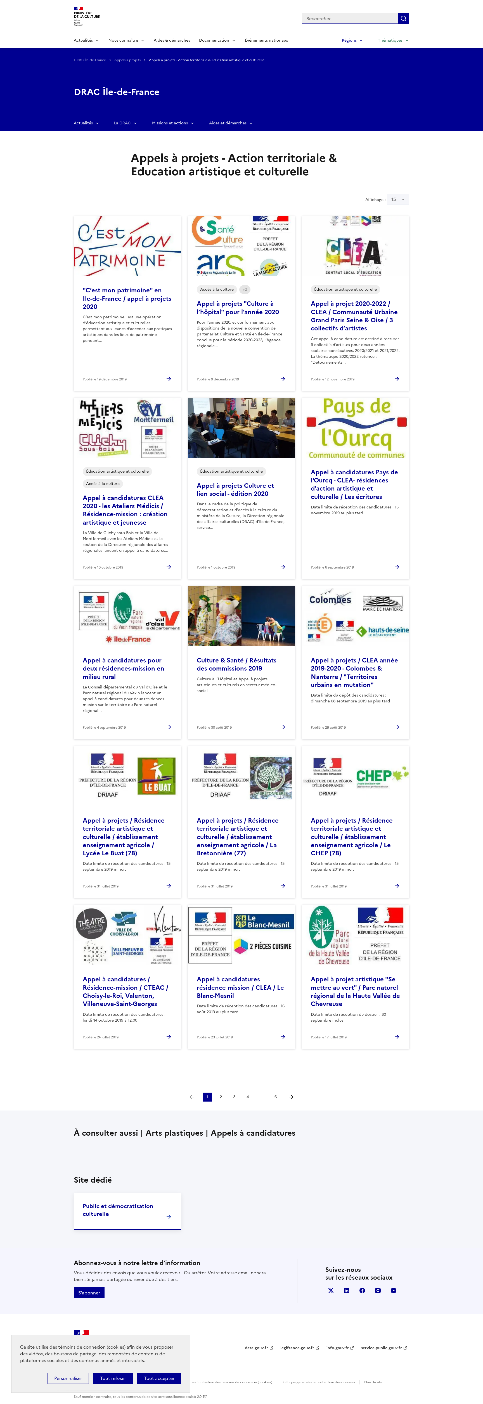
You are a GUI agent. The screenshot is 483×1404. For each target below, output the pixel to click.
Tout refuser (113, 1378)
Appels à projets (127, 60)
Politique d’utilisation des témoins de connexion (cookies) (226, 1382)
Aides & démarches (172, 40)
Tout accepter (159, 1378)
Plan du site (373, 1382)
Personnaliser (68, 1378)
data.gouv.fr (256, 1348)
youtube (393, 1290)
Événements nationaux (266, 40)
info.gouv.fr (337, 1348)
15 (393, 199)
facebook (362, 1290)
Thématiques (390, 40)
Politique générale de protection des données (318, 1382)
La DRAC (122, 123)
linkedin (346, 1290)
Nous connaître (123, 40)
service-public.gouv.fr (381, 1348)
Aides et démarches (228, 123)
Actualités (83, 40)
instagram (377, 1290)
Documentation (214, 40)
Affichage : (380, 199)
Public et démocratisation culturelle (118, 1210)
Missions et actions (170, 123)
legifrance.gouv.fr (297, 1348)
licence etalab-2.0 (187, 1396)
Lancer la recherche (403, 18)
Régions (349, 40)
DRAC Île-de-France (90, 60)
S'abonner (89, 1292)
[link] (191, 1097)
